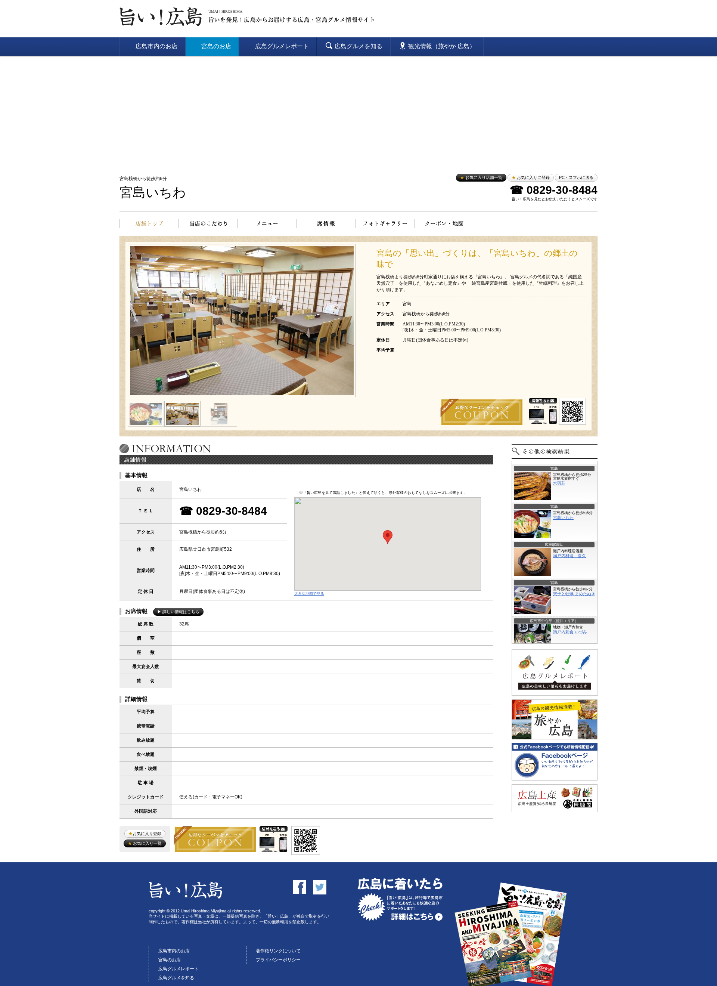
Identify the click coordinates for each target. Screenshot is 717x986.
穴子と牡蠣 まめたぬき (574, 593)
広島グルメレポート (178, 968)
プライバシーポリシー (278, 959)
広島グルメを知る (176, 977)
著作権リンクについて (278, 950)
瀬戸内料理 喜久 (569, 555)
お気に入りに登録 (531, 177)
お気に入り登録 (144, 833)
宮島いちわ (153, 192)
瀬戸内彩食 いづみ (570, 632)
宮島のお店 (169, 959)
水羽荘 (559, 483)
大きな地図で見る (309, 593)
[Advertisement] (358, 112)
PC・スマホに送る (576, 177)
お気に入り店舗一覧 (481, 177)
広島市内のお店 (174, 950)
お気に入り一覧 (145, 843)
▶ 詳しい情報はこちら (178, 611)
